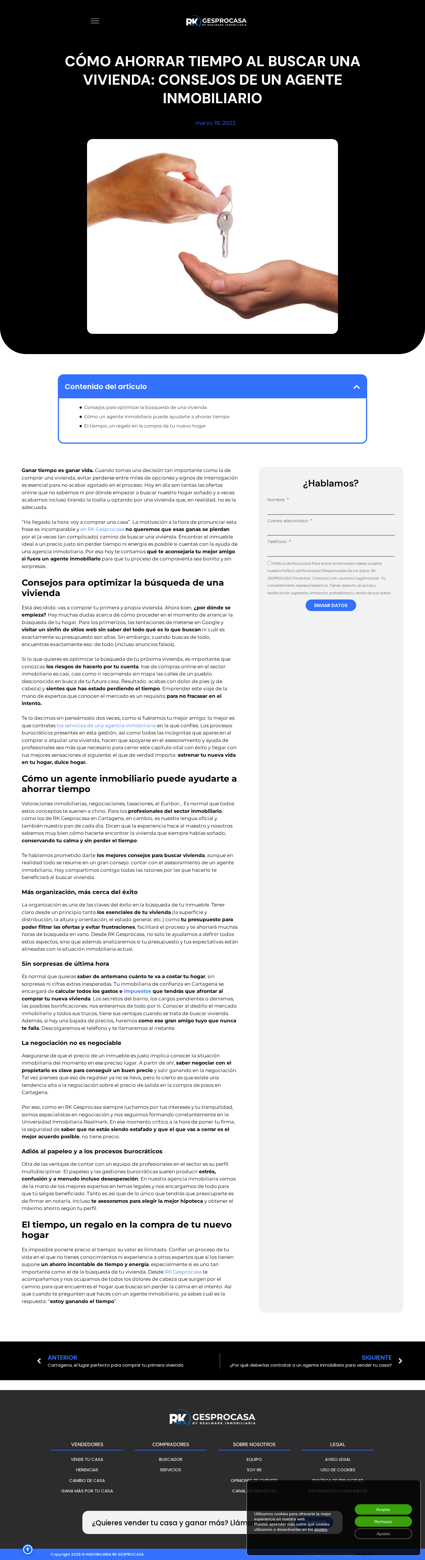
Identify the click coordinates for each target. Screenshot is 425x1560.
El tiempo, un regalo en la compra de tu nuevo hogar (145, 426)
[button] (356, 387)
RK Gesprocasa (183, 1272)
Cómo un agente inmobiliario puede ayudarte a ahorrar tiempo (157, 416)
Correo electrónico (288, 521)
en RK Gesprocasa (102, 529)
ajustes (320, 1529)
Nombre (276, 500)
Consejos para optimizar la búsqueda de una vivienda (145, 407)
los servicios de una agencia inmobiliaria (106, 725)
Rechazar (383, 1521)
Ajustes (383, 1533)
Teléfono (277, 541)
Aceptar (383, 1509)
